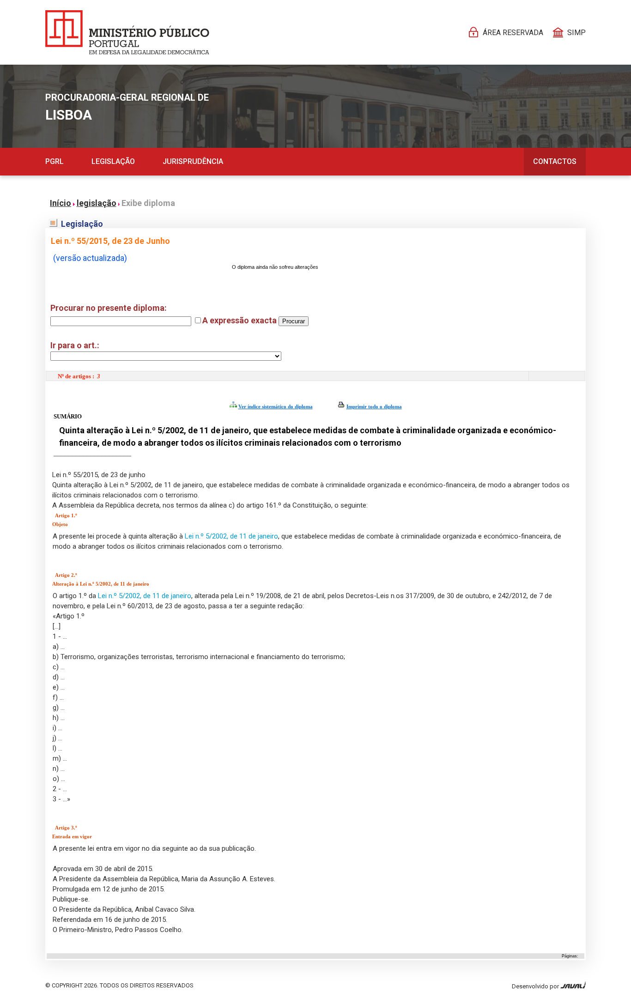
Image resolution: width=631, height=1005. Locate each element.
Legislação (113, 161)
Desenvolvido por (536, 986)
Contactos (554, 161)
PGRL (54, 161)
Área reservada (513, 32)
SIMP (576, 32)
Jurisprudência (193, 161)
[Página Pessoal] (127, 32)
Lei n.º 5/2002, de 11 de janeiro (231, 536)
